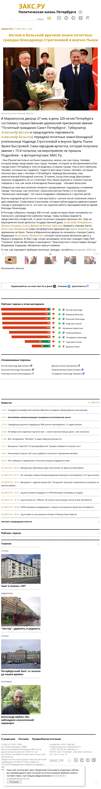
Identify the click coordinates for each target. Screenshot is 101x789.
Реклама (24, 738)
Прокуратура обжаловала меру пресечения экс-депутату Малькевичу (52, 468)
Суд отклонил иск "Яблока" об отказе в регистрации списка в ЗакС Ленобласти (56, 500)
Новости (6, 402)
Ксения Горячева (52, 225)
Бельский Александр (75, 319)
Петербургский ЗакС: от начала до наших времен (20, 672)
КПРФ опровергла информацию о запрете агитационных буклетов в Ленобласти (57, 507)
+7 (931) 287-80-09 (57, 749)
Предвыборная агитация (46, 738)
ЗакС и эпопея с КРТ (13, 586)
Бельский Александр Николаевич (16, 369)
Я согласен (14, 782)
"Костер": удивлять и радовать (20, 628)
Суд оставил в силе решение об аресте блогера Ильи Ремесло (48, 514)
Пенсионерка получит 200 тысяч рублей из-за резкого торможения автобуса (43, 453)
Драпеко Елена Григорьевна (64, 366)
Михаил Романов (11, 225)
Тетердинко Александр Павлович (67, 373)
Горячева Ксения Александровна (16, 373)
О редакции (8, 738)
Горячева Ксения (74, 342)
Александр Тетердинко (77, 222)
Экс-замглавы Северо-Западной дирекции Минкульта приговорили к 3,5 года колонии (59, 475)
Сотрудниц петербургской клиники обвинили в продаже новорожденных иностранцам (47, 410)
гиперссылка (28, 754)
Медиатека (7, 29)
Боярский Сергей (74, 323)
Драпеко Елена (73, 346)
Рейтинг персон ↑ (50, 533)
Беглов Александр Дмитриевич (15, 366)
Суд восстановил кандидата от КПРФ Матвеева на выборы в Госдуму (51, 492)
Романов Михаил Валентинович (66, 369)
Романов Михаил (73, 333)
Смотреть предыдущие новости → (50, 521)
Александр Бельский (17, 137)
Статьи (5, 551)
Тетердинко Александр (76, 337)
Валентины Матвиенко (29, 235)
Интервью (6, 681)
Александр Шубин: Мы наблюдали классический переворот (17, 720)
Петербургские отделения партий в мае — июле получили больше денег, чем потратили (48, 431)
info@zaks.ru (72, 749)
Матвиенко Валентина (73, 328)
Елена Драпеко (31, 225)
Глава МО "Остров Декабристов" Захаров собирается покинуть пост (44, 446)
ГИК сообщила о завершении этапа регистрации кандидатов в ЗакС (39, 460)
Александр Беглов (15, 132)
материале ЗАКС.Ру (84, 249)
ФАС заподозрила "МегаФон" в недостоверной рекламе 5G (34, 439)
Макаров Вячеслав (74, 314)
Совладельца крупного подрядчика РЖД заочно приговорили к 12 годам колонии (45, 424)
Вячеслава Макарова (13, 228)
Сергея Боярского (79, 228)
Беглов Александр (74, 310)
